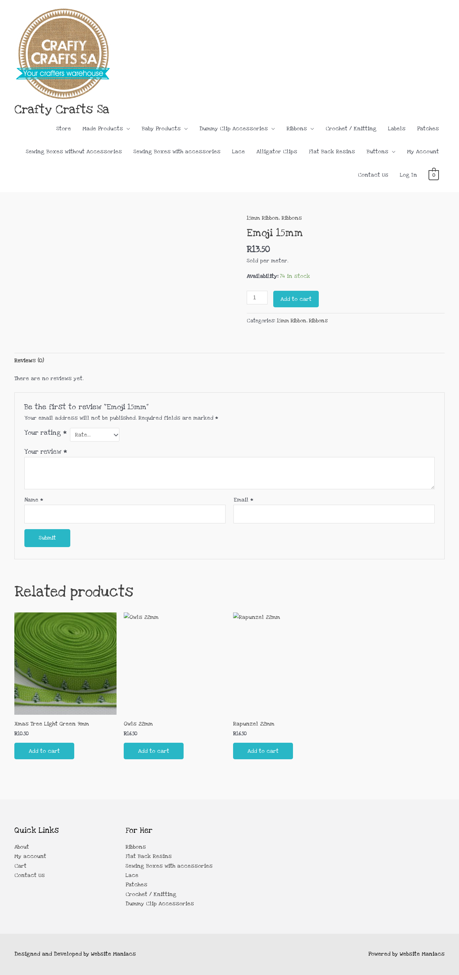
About (21, 846)
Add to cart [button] (44, 751)
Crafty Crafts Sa (61, 109)
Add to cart (296, 299)
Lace (238, 151)
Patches (428, 128)
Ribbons (297, 128)
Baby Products (161, 128)
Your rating (45, 432)
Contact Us (373, 174)
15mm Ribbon (263, 217)
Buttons (377, 151)
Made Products (102, 128)
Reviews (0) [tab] (29, 360)
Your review (45, 451)
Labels (397, 128)
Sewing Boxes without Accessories (74, 151)
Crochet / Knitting (351, 128)
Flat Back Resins (332, 151)
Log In (408, 174)
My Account (423, 151)
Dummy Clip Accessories (233, 128)
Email (243, 499)
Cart (20, 865)
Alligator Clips (276, 151)
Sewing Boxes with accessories (177, 151)
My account (30, 856)
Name (33, 499)
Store (63, 128)
